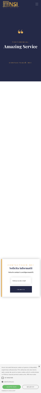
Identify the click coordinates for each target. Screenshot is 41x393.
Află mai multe (31, 374)
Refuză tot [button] (30, 387)
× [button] (39, 366)
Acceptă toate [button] (11, 387)
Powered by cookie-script (8, 390)
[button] (20, 381)
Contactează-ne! (20, 63)
